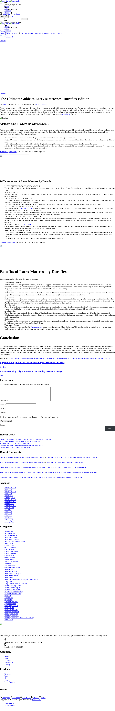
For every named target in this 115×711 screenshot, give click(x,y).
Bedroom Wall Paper (11, 537)
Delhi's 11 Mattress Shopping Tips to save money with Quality (22, 457)
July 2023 (7, 510)
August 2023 (9, 508)
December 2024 (10, 492)
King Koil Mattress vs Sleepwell (16, 584)
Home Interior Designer (12, 573)
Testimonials (8, 37)
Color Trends (9, 549)
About (6, 29)
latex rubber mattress (63, 358)
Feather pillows (9, 565)
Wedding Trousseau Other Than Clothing (19, 618)
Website (3, 413)
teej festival (8, 600)
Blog (6, 35)
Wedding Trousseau (11, 616)
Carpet (6, 678)
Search (2, 425)
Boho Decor (8, 543)
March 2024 (8, 496)
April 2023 (8, 516)
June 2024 (8, 494)
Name (3, 404)
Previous (3, 367)
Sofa (6, 680)
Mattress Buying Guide (8, 152)
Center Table (9, 545)
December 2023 (10, 500)
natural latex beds (26, 208)
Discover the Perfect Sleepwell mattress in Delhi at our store (21, 445)
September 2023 (10, 506)
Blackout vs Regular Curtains (14, 541)
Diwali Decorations (11, 561)
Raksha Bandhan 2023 (12, 594)
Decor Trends (9, 559)
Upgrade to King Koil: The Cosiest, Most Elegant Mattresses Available (32, 362)
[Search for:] (10, 19)
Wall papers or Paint (11, 612)
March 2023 (8, 518)
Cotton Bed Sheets (11, 551)
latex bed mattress (39, 358)
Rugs (6, 676)
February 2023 (9, 520)
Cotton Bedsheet (10, 553)
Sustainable (8, 598)
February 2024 (9, 498)
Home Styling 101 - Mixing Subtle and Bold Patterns (19, 467)
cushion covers (9, 557)
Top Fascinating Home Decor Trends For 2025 (16, 443)
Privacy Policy (9, 706)
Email (3, 409)
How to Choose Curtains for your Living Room (21, 579)
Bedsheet (7, 674)
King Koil (8, 582)
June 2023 (8, 512)
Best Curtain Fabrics (11, 539)
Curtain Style (9, 555)
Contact (3, 41)
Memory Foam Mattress (8, 242)
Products (7, 31)
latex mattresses (36, 327)
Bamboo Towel (9, 533)
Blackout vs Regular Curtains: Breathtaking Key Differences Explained (25, 439)
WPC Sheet (8, 620)
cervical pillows (10, 547)
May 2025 (8, 490)
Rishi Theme (36, 700)
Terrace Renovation (11, 602)
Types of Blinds (10, 604)
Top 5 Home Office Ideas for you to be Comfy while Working (22, 462)
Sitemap (7, 664)
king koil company (26, 358)
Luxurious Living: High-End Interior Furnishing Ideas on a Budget (31, 371)
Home (6, 27)
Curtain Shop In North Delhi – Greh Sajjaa (15, 447)
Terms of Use (9, 704)
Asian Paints (8, 531)
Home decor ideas (10, 571)
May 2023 (8, 514)
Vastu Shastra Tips (11, 610)
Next (1, 376)
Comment (4, 401)
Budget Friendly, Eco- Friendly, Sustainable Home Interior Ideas (63, 467)
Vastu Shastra (9, 608)
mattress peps (76, 358)
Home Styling (9, 577)
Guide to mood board (12, 567)
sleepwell (7, 596)
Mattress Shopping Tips (12, 588)
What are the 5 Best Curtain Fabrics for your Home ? (65, 462)
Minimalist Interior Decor (13, 592)
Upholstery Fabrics (11, 606)
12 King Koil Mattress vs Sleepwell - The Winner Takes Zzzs (22, 472)
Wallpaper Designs (11, 614)
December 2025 (10, 488)
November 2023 (10, 502)
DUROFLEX (28, 224)
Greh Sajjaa (66, 114)
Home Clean (8, 569)
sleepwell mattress (103, 358)
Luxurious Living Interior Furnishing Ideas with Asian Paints (21, 477)
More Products (9, 682)
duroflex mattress (13, 358)
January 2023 (9, 522)
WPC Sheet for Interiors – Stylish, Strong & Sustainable (20, 441)
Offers (6, 33)
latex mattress (51, 358)
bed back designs (10, 535)
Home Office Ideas (11, 575)
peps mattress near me (89, 358)
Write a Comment (41, 104)
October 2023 (9, 504)
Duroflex (3, 93)
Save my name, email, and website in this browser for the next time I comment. (31, 417)
